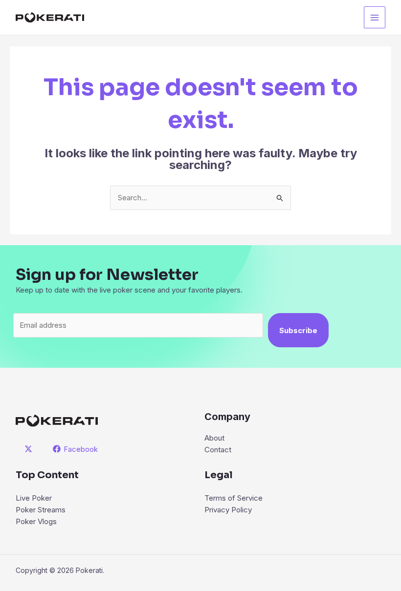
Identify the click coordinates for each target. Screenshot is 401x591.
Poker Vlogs (36, 521)
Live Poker (34, 498)
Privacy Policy (228, 509)
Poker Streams (41, 509)
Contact (217, 449)
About (214, 438)
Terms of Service (233, 498)
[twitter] (30, 449)
